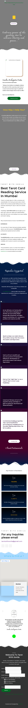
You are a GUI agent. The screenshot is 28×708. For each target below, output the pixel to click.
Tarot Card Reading (10, 679)
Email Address (5, 675)
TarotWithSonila (7, 291)
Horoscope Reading (10, 681)
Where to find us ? (14, 556)
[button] (14, 17)
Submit (6, 690)
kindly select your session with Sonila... (11, 677)
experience (3, 251)
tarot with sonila (13, 530)
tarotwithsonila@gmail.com (11, 541)
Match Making (8, 683)
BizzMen (20, 704)
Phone (3, 671)
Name (3, 668)
